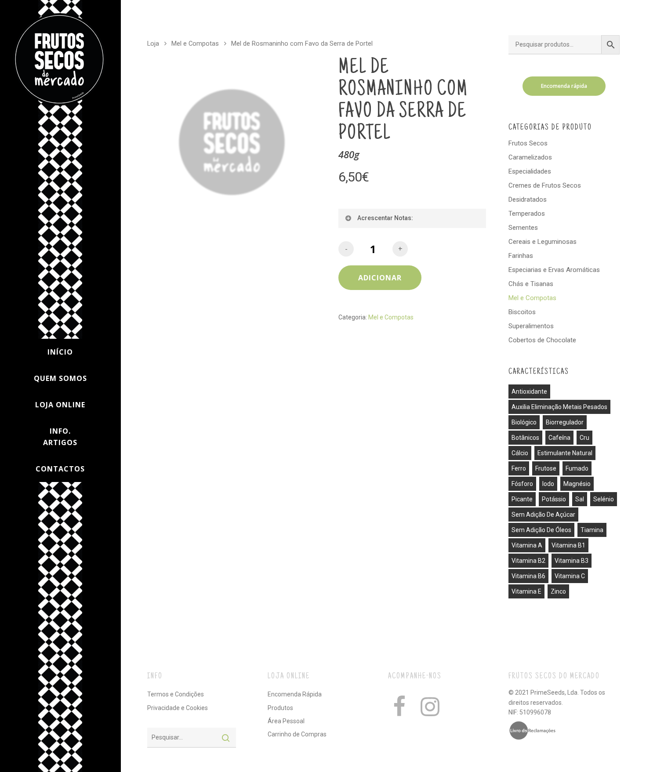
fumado (577, 468)
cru (584, 437)
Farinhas (520, 256)
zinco (558, 591)
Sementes (523, 228)
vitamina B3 (571, 560)
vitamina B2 (528, 560)
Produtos (280, 707)
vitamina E (526, 591)
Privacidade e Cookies (177, 707)
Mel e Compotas (195, 43)
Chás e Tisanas (530, 284)
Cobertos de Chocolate (542, 340)
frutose (545, 468)
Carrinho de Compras (297, 734)
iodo (548, 483)
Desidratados (527, 199)
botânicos (525, 437)
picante (522, 499)
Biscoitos (522, 312)
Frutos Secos (528, 143)
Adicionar (380, 278)
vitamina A (527, 545)
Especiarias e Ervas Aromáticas (554, 270)
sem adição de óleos (541, 529)
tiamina (592, 529)
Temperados (526, 213)
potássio (554, 499)
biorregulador (565, 422)
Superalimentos (531, 326)
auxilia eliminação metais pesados (559, 406)
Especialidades (529, 171)
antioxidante (529, 391)
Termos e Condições (175, 694)
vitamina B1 (568, 545)
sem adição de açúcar (543, 514)
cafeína (559, 437)
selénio (603, 499)
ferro (519, 468)
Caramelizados (530, 157)
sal (579, 499)
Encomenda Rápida (295, 694)
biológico (524, 422)
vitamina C (570, 576)
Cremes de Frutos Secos (544, 185)
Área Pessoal (286, 721)
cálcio (520, 453)
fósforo (522, 483)
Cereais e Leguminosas (542, 242)
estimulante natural (564, 453)
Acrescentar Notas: (385, 217)
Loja (153, 43)
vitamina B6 (528, 576)
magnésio (577, 483)
